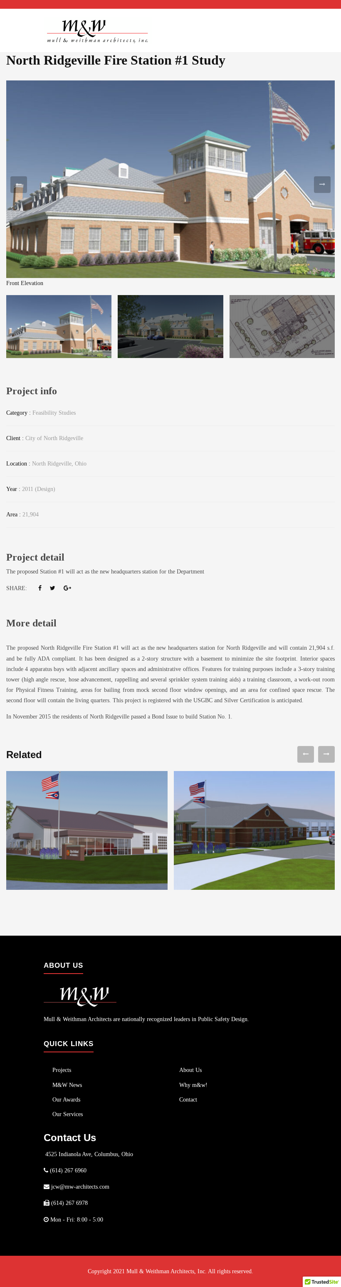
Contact (188, 1100)
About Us (190, 1070)
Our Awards (66, 1100)
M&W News (67, 1085)
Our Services (67, 1114)
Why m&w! (193, 1085)
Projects (61, 1070)
